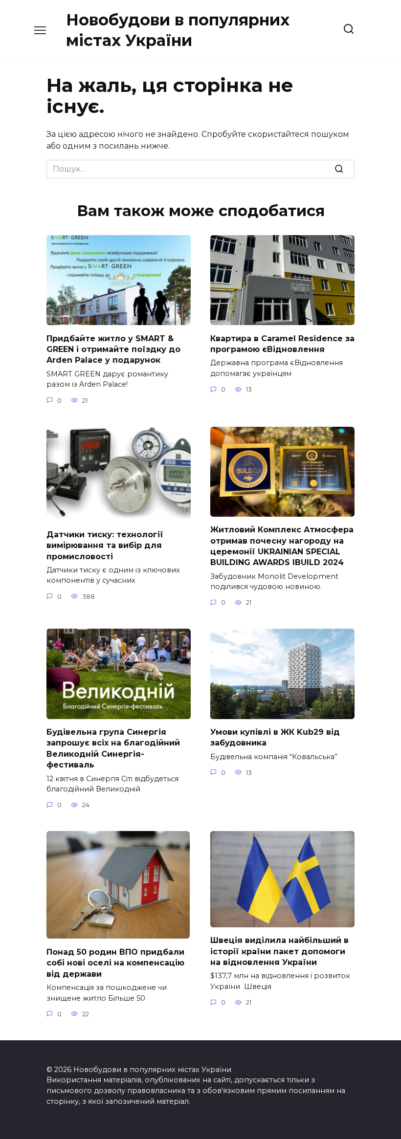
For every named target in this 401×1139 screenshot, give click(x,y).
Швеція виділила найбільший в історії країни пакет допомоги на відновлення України (279, 951)
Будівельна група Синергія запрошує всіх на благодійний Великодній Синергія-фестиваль (113, 748)
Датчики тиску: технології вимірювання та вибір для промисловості (104, 545)
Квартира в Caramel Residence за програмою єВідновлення (282, 343)
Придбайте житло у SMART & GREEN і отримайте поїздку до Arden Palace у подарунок (113, 349)
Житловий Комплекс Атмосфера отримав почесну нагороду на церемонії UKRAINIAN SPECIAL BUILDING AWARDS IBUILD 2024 (282, 546)
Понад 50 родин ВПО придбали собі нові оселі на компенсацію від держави (115, 962)
